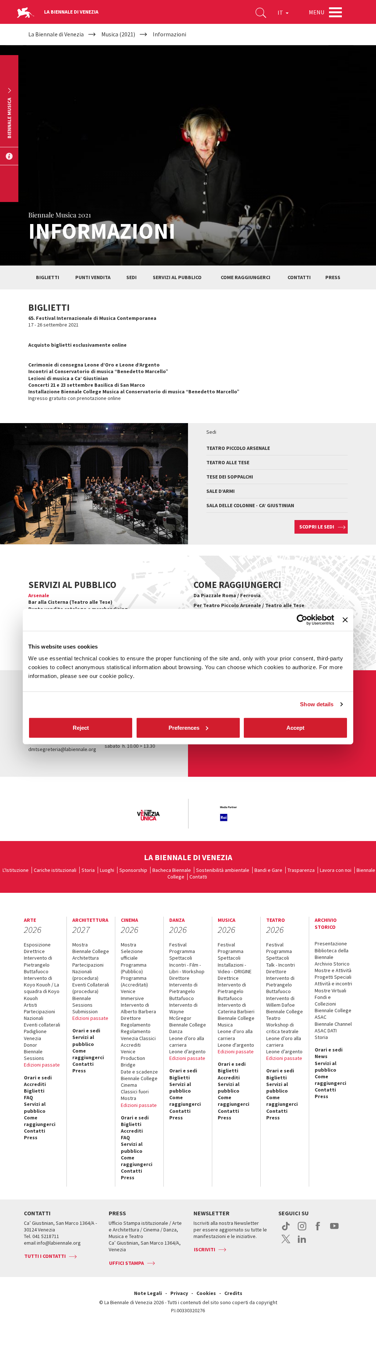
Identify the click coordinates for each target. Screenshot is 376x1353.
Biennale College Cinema (139, 1081)
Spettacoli (180, 958)
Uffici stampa (126, 1263)
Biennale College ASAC (333, 1013)
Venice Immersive (132, 994)
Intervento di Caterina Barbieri (236, 1008)
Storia (88, 870)
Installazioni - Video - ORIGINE (235, 968)
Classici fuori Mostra (135, 1094)
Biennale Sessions (34, 1054)
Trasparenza (301, 870)
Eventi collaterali (42, 1024)
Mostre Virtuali (330, 990)
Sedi (131, 277)
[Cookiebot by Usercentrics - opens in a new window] (302, 619)
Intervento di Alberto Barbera (138, 1008)
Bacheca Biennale (171, 870)
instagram (302, 1230)
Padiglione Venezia (35, 1034)
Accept (295, 727)
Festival (178, 944)
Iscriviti (204, 1249)
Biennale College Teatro (284, 1014)
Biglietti (47, 277)
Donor (30, 1045)
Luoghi (107, 870)
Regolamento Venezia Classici (138, 1034)
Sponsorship (133, 870)
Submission (85, 1011)
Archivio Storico (332, 963)
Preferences (184, 727)
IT (281, 12)
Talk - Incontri (280, 964)
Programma (182, 951)
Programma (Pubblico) (134, 968)
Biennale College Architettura (90, 954)
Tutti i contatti (45, 1256)
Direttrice (34, 951)
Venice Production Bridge (133, 1058)
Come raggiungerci (245, 277)
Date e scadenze (139, 1071)
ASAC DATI (326, 1030)
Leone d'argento (236, 1045)
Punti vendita (93, 277)
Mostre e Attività (333, 970)
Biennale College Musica (236, 1021)
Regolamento (136, 1024)
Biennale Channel (333, 1024)
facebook (318, 1230)
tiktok (285, 1230)
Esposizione (37, 944)
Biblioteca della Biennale (331, 953)
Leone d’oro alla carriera (186, 1041)
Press (332, 277)
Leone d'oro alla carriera (235, 1034)
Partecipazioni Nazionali (39, 1014)
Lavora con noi (335, 870)
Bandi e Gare (268, 870)
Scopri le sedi (316, 526)
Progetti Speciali (333, 977)
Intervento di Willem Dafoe (280, 1001)
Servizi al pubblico (177, 277)
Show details (316, 704)
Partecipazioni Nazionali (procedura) (88, 971)
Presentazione (331, 943)
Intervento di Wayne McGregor (183, 1011)
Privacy (179, 1293)
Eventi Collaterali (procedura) (90, 988)
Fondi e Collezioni (325, 1000)
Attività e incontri (333, 983)
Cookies (206, 1293)
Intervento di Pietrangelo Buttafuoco (38, 964)
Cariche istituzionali (55, 870)
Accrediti (35, 1084)
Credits (233, 1293)
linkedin (302, 1243)
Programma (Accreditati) (134, 981)
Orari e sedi (38, 1077)
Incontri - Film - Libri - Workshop (187, 968)
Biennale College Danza (187, 1028)
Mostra (80, 944)
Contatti (299, 277)
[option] (148, 816)
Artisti (30, 1005)
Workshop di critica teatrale (282, 1028)
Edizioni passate (42, 1064)
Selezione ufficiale (132, 954)
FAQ (28, 1097)
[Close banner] (345, 620)
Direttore (131, 1018)
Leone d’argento (187, 1051)
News (321, 1056)
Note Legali (148, 1293)
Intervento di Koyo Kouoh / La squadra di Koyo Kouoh (41, 988)
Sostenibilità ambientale (222, 870)
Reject (81, 727)
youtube (334, 1230)
